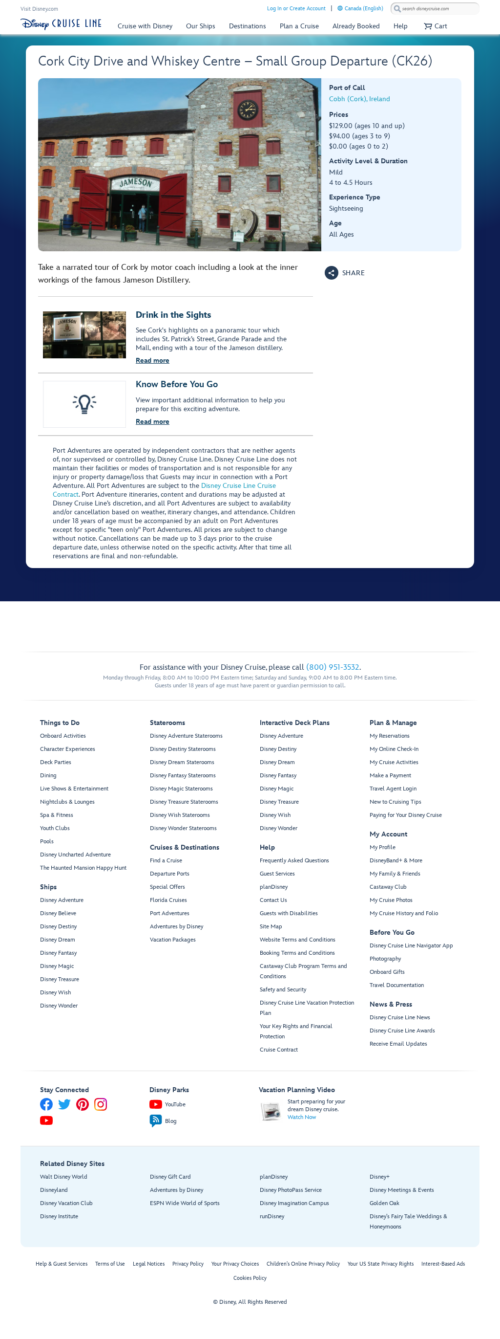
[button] (434, 26)
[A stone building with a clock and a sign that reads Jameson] (180, 164)
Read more (152, 360)
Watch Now (302, 1117)
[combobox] (435, 8)
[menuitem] (340, 8)
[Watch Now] (271, 1110)
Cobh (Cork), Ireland (359, 99)
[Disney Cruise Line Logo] (61, 24)
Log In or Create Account (296, 8)
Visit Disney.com (39, 9)
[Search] (397, 8)
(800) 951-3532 (332, 667)
